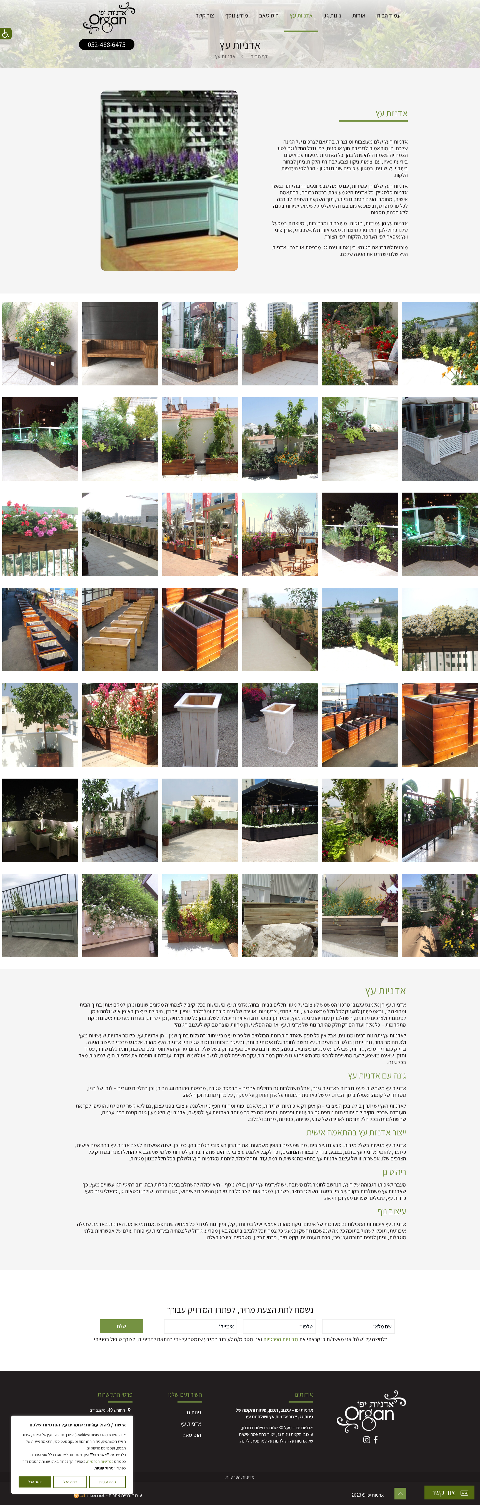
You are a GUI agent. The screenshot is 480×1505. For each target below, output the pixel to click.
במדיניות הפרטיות (100, 1461)
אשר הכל (35, 1481)
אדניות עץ (191, 1423)
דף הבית (259, 56)
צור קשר (444, 1492)
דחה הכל (70, 1481)
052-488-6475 (107, 44)
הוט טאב (192, 1435)
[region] (72, 1455)
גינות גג (193, 1412)
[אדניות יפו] (109, 15)
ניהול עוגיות (107, 1481)
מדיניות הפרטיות (280, 1339)
